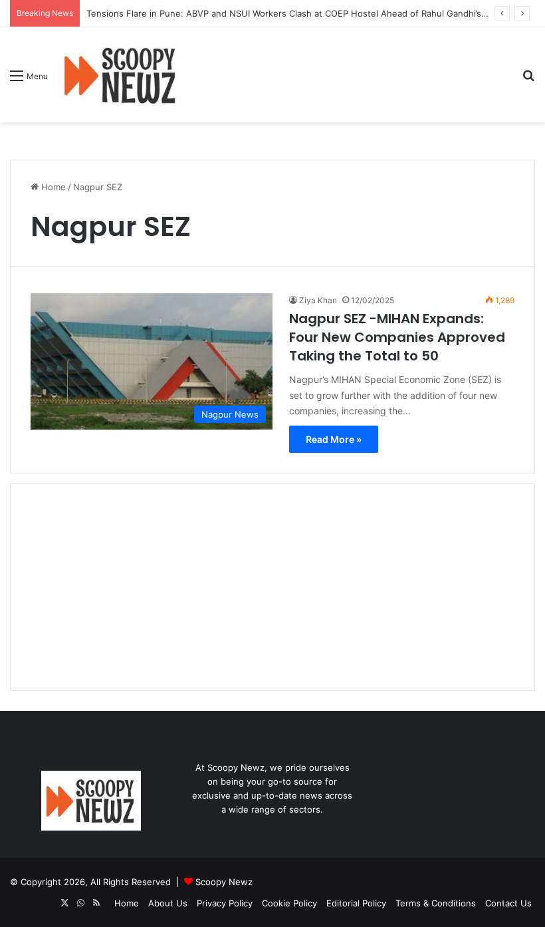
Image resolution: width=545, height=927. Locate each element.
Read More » (334, 439)
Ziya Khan (318, 300)
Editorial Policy (356, 903)
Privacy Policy (225, 903)
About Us (167, 903)
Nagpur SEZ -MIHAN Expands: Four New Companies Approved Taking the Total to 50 (397, 337)
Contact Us (508, 903)
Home (52, 187)
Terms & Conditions (435, 903)
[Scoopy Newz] (121, 75)
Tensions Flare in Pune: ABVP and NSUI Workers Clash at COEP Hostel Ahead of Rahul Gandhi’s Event (297, 13)
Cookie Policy (289, 903)
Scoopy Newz (224, 881)
